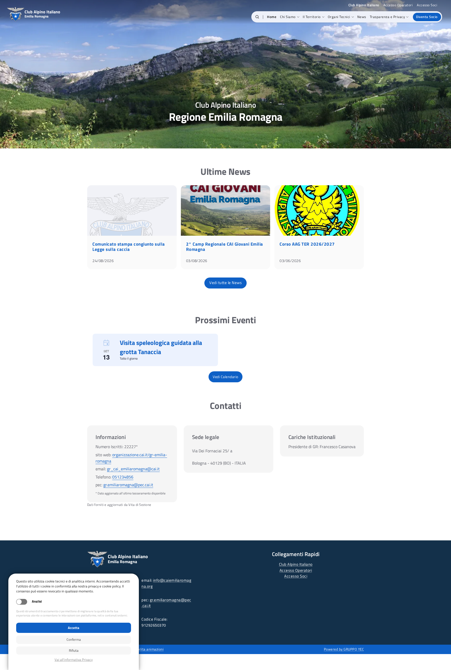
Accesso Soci (427, 5)
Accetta (73, 627)
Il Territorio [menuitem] (312, 16)
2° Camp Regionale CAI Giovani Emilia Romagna (224, 246)
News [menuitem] (361, 16)
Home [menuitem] (271, 16)
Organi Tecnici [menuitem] (339, 16)
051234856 (122, 477)
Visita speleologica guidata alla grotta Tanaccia (161, 347)
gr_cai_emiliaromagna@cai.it (133, 469)
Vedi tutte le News (225, 283)
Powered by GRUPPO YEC (344, 649)
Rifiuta (74, 650)
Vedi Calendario (225, 376)
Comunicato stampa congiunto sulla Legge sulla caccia (128, 246)
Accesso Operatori (398, 5)
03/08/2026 (196, 261)
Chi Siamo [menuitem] (288, 16)
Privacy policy (73, 659)
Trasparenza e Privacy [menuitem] (387, 16)
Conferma (74, 639)
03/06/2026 (290, 261)
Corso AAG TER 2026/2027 (307, 244)
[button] (257, 17)
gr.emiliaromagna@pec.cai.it (128, 485)
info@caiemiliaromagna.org (166, 583)
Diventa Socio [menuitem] (427, 16)
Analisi (37, 601)
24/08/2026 (103, 261)
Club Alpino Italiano (296, 564)
